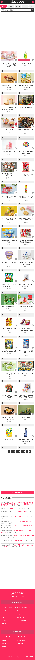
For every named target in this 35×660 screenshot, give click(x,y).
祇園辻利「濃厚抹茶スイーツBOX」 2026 (9, 307)
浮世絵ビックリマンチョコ (25, 373)
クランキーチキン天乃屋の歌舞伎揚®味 (9, 396)
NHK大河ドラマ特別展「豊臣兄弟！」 (22, 521)
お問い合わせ (21, 643)
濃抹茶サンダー (26, 417)
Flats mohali (5, 526)
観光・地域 (21, 617)
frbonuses (4, 521)
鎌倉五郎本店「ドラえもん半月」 (9, 241)
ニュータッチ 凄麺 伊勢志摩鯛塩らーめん (26, 152)
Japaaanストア (6, 637)
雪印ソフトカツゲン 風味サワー (26, 352)
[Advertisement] (17, 31)
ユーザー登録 (21, 637)
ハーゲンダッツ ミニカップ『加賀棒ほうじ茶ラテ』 (25, 329)
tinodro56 (4, 502)
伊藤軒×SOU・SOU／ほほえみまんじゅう (26, 219)
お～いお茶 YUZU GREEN (26, 63)
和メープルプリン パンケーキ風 (9, 263)
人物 (25, 6)
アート (20, 610)
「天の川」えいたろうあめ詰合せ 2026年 (25, 263)
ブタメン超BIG (9, 130)
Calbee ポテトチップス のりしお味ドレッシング (26, 197)
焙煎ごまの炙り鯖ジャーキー (25, 130)
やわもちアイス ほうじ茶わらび (9, 86)
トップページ (5, 610)
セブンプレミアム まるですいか (9, 197)
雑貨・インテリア (23, 614)
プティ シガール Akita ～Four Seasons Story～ (9, 108)
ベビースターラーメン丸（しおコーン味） (9, 219)
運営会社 (4, 646)
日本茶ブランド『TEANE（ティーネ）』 (9, 174)
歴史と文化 (4, 624)
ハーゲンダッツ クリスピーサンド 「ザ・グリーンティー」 (9, 374)
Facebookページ (22, 640)
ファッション (5, 614)
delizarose (4, 511)
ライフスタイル (22, 620)
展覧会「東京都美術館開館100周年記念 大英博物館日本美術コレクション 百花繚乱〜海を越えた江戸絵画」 (17, 504)
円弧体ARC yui (12, 509)
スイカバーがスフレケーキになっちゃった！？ (9, 285)
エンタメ (4, 620)
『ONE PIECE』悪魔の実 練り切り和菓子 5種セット (26, 396)
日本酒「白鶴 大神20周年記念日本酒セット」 (26, 241)
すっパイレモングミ (9, 439)
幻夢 (2, 509)
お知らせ (4, 640)
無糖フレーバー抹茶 (26, 107)
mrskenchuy (4, 516)
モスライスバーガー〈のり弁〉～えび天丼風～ (9, 418)
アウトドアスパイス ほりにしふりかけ (26, 285)
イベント (10, 6)
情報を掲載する (17, 493)
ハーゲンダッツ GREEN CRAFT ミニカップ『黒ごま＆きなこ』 (9, 64)
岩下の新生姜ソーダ (9, 152)
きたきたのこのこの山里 (9, 351)
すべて (3, 6)
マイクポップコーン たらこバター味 (26, 174)
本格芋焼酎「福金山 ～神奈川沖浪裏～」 (26, 440)
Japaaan (17, 1)
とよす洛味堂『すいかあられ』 (25, 307)
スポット (18, 6)
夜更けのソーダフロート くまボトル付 (26, 86)
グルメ (3, 617)
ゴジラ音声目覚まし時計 (19, 511)
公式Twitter (5, 643)
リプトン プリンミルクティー (9, 329)
